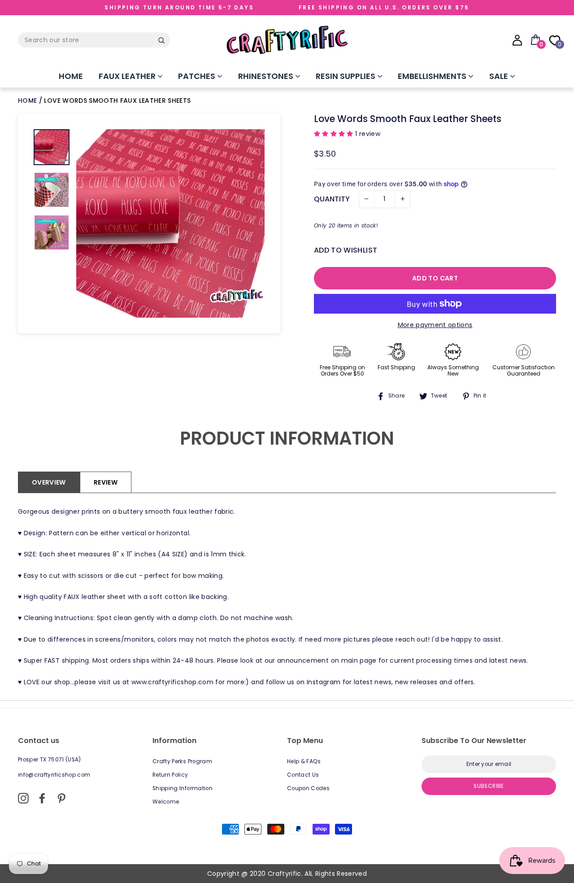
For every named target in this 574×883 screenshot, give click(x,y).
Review (105, 482)
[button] (334, 133)
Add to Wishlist (345, 250)
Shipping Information (182, 788)
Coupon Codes (308, 788)
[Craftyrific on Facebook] (42, 798)
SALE (499, 76)
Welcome (165, 801)
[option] (170, 223)
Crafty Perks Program (182, 761)
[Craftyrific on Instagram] (23, 798)
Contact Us (303, 774)
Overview (49, 482)
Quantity (332, 199)
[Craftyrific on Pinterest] (61, 798)
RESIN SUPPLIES (346, 76)
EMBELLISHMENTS (433, 76)
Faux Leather (128, 76)
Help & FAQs (304, 761)
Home (71, 76)
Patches (197, 76)
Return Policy (170, 774)
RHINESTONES (266, 76)
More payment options (435, 324)
